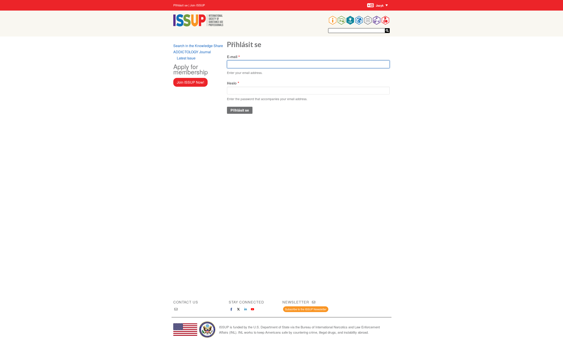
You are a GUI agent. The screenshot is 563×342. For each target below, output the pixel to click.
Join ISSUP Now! (190, 82)
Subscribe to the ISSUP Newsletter (305, 309)
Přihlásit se (180, 5)
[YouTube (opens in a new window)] (252, 309)
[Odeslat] (387, 30)
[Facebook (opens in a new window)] (231, 309)
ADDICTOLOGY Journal (192, 51)
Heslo (232, 83)
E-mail (232, 56)
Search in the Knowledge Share (198, 45)
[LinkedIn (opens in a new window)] (245, 309)
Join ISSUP (197, 5)
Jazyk (380, 5)
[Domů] (198, 25)
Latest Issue (186, 58)
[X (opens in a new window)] (238, 309)
